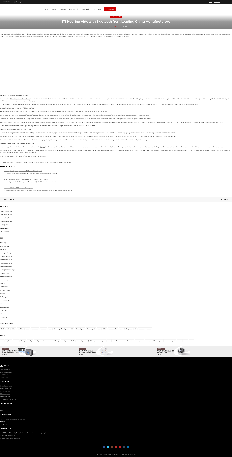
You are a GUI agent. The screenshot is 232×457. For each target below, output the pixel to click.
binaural (16, 341)
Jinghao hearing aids (100, 341)
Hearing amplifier (5, 396)
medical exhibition (128, 341)
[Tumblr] (124, 447)
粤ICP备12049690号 (130, 454)
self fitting (142, 329)
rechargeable (139, 341)
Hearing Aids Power (6, 218)
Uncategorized (4, 231)
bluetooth (43, 329)
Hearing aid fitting (5, 253)
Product (2, 293)
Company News (4, 246)
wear (191, 341)
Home (46, 9)
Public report (4, 297)
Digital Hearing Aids (6, 214)
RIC (135, 329)
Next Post (224, 199)
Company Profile (74, 9)
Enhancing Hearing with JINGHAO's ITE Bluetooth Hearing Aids (23, 171)
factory (23, 341)
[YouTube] (116, 447)
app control (35, 329)
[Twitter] (108, 447)
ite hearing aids (81, 341)
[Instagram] (112, 447)
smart (149, 329)
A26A (13, 329)
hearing (30, 341)
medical (2, 283)
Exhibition (3, 249)
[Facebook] (104, 447)
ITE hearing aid (80, 329)
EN (116, 451)
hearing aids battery (40, 341)
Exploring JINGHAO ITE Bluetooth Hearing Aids (18, 188)
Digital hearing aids (6, 386)
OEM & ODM (63, 9)
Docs (99, 9)
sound (179, 341)
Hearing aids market (6, 263)
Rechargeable (128, 329)
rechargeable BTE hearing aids (154, 341)
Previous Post (9, 199)
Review (2, 303)
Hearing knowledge (116, 16)
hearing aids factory (53, 341)
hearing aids (79, 34)
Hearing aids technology (7, 270)
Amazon (2, 421)
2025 (2, 329)
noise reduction (113, 329)
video (185, 341)
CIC (54, 329)
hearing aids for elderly (68, 341)
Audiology (3, 242)
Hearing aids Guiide (6, 259)
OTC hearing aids (5, 290)
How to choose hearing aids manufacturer (13, 419)
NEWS (210, 2)
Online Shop (4, 424)
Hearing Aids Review (6, 266)
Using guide (3, 310)
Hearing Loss (4, 280)
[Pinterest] (120, 447)
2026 (8, 329)
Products (53, 9)
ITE (72, 329)
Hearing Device (4, 225)
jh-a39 (90, 341)
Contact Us (110, 9)
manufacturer (117, 341)
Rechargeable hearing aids (8, 399)
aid (2, 341)
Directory (217, 2)
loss (109, 341)
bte (50, 329)
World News (3, 317)
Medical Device (4, 228)
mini (99, 329)
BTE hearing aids (5, 391)
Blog (94, 9)
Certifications (4, 375)
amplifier (20, 329)
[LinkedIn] (128, 447)
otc (121, 329)
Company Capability (6, 372)
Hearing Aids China (6, 256)
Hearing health (4, 273)
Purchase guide (4, 300)
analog (27, 329)
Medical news (4, 287)
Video (1, 314)
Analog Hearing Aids (6, 211)
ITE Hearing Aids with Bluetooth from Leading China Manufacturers (25, 156)
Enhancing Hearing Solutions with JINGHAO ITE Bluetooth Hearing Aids (26, 179)
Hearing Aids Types (6, 221)
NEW (104, 329)
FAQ (1, 408)
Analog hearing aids (6, 388)
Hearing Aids (86, 9)
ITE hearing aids (91, 329)
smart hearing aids (170, 341)
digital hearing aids (63, 329)
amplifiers (8, 341)
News (1, 410)
